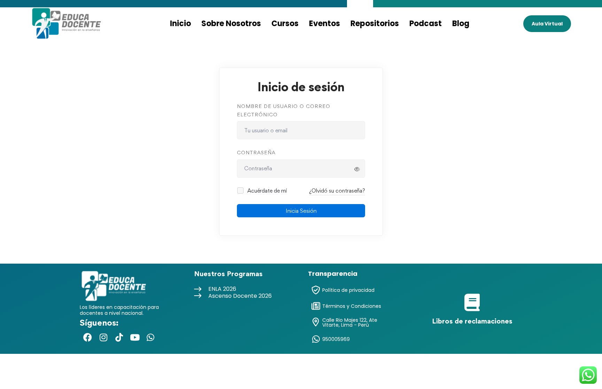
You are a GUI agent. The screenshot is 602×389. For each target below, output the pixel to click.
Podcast (425, 23)
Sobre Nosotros (231, 23)
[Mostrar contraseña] (357, 169)
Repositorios (374, 23)
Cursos (285, 23)
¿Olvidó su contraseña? (337, 190)
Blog (460, 23)
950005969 (336, 339)
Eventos (324, 23)
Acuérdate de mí (266, 190)
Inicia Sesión (301, 210)
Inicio (180, 23)
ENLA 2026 (222, 289)
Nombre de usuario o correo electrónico (283, 110)
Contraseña (256, 152)
